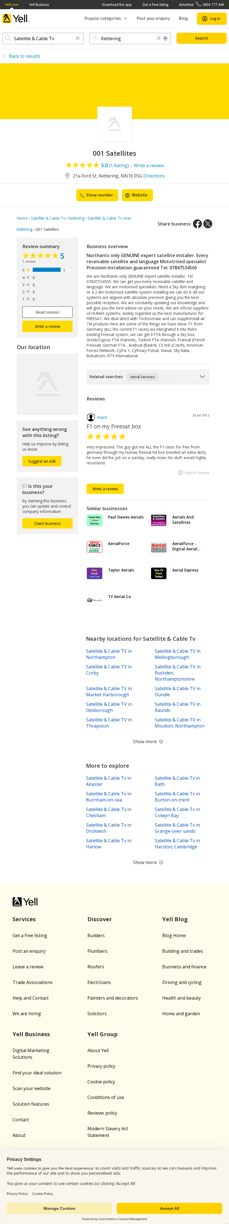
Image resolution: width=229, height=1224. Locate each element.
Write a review (149, 165)
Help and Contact (31, 998)
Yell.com (11, 4)
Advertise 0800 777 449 (201, 4)
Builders (96, 935)
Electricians (99, 982)
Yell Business (39, 4)
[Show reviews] (41, 256)
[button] (77, 38)
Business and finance (184, 967)
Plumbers (97, 951)
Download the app (117, 4)
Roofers (95, 967)
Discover (99, 919)
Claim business (47, 523)
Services (24, 919)
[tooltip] (165, 38)
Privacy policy (101, 1066)
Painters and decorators (112, 998)
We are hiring (27, 1014)
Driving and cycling (182, 982)
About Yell (98, 1050)
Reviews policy (102, 1113)
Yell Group (102, 1034)
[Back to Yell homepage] (16, 18)
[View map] (47, 384)
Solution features (31, 1104)
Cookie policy (101, 1082)
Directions (154, 176)
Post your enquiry (153, 18)
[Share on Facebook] (197, 223)
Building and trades (182, 951)
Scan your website (32, 1088)
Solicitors (97, 1014)
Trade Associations (33, 982)
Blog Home (174, 935)
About (19, 1135)
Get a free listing (155, 4)
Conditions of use (105, 1097)
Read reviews (47, 312)
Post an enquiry (29, 951)
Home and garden (181, 1014)
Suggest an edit (42, 461)
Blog (183, 18)
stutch (102, 417)
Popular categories (102, 18)
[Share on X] (207, 223)
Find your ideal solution (37, 1073)
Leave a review (28, 967)
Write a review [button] (47, 326)
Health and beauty (181, 998)
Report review (197, 472)
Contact (21, 1120)
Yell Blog (175, 919)
